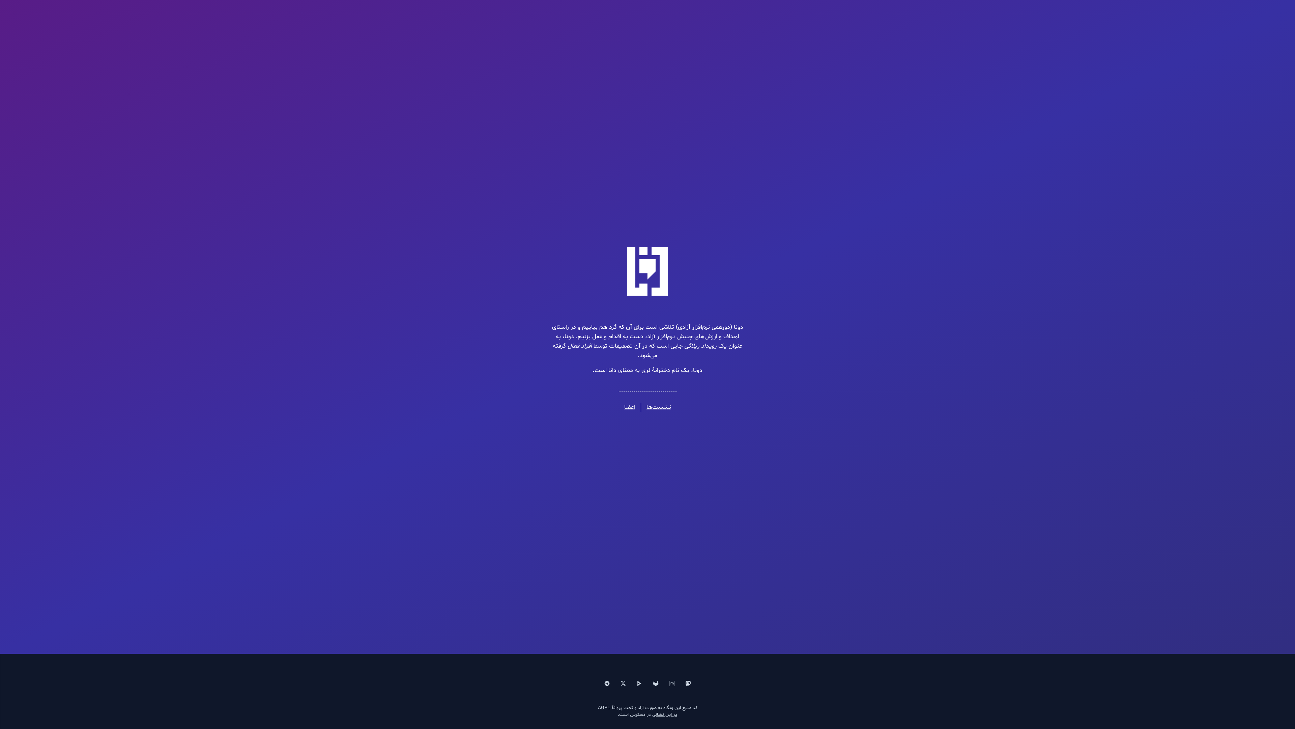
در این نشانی (664, 714)
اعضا (629, 407)
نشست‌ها (658, 407)
